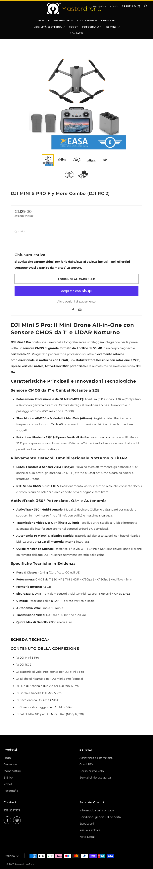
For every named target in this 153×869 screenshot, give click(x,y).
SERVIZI (111, 27)
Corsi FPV (86, 764)
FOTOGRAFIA (90, 27)
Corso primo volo (91, 771)
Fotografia (11, 790)
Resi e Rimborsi (90, 830)
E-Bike (8, 777)
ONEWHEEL (108, 20)
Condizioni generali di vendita (100, 817)
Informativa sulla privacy (96, 810)
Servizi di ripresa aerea (95, 777)
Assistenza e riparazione (96, 758)
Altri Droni (85, 20)
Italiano (10, 855)
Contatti (76, 33)
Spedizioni (86, 823)
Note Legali (87, 837)
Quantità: (20, 231)
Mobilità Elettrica (47, 27)
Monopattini (12, 771)
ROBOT (73, 27)
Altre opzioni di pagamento (76, 301)
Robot (8, 784)
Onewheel (11, 764)
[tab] (48, 160)
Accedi (114, 6)
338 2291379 (12, 810)
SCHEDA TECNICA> (30, 639)
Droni (8, 758)
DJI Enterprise (59, 20)
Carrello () (131, 6)
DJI (39, 20)
